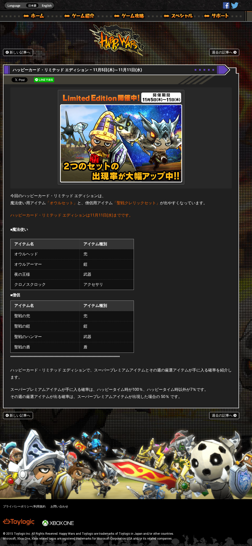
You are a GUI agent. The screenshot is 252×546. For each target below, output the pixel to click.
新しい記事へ (19, 52)
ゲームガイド (126, 16)
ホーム (35, 16)
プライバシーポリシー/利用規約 (24, 506)
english (29, 5)
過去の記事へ (223, 52)
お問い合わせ (59, 506)
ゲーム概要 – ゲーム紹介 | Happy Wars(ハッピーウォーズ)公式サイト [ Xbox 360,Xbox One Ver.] (81, 16)
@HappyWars (234, 5)
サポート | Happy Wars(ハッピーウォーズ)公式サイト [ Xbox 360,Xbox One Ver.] (216, 16)
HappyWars (226, 5)
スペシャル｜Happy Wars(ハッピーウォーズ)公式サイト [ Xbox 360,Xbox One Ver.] (171, 16)
